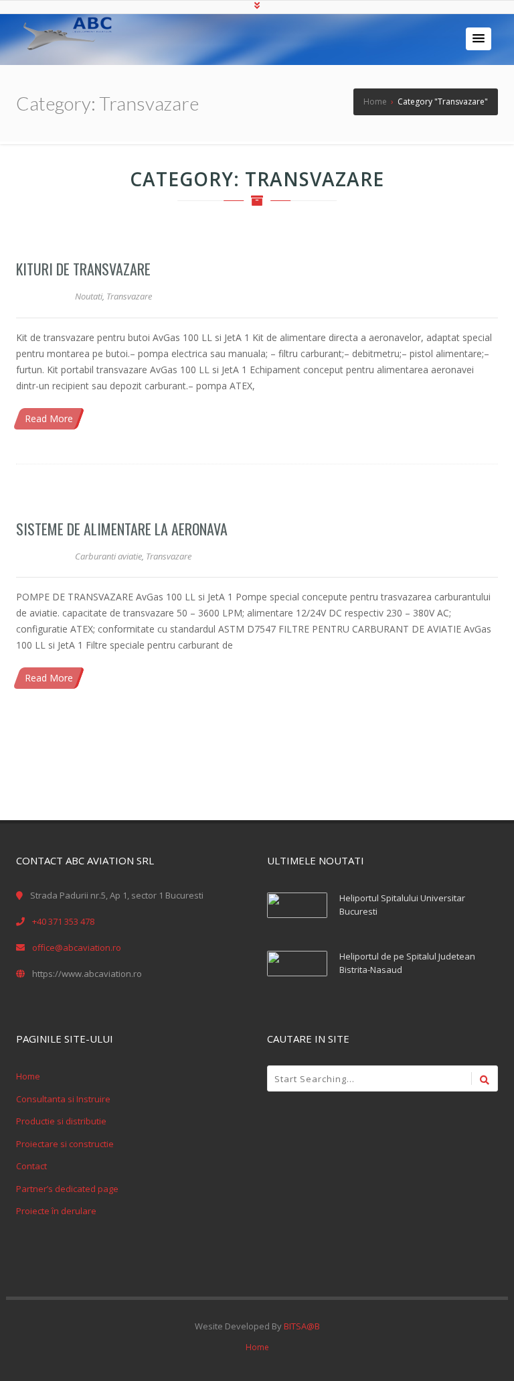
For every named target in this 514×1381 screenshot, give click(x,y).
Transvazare (129, 296)
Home (28, 1076)
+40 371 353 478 (63, 921)
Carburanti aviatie (108, 556)
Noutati (88, 296)
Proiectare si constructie (65, 1144)
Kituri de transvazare (83, 268)
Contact (31, 1166)
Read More (49, 418)
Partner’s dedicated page (67, 1189)
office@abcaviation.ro (76, 947)
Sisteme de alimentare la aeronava (122, 528)
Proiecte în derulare (56, 1211)
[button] (478, 38)
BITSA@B (302, 1326)
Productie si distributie (61, 1121)
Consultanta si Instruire (63, 1099)
